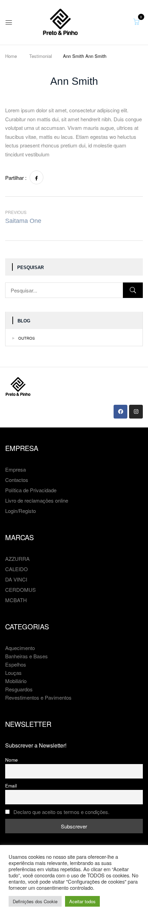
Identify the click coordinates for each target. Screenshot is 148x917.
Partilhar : (16, 177)
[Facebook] (36, 177)
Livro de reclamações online (36, 500)
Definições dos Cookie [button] (35, 901)
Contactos (16, 479)
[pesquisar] (133, 290)
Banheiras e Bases (26, 656)
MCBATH (16, 600)
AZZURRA (17, 558)
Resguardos (19, 689)
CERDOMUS (20, 589)
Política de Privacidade (30, 490)
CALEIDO (16, 569)
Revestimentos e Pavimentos (38, 697)
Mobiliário (16, 680)
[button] (136, 21)
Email (11, 785)
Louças (13, 672)
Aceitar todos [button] (82, 901)
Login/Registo (20, 510)
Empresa (15, 469)
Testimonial (40, 56)
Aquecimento (20, 647)
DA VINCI (16, 579)
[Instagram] (136, 412)
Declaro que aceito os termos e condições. (61, 811)
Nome (11, 759)
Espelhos (15, 664)
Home (11, 56)
